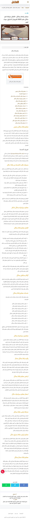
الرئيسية (21, 513)
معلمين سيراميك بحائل (21, 108)
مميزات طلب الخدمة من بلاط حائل (19, 96)
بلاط (26, 13)
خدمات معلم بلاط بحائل (21, 106)
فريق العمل (10, 513)
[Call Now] (2, 471)
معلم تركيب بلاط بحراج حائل (20, 120)
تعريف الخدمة (23, 94)
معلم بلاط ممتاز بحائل (21, 123)
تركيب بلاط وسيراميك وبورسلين (17, 153)
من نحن (16, 513)
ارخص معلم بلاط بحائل (21, 113)
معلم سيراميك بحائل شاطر (20, 98)
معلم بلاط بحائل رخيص (21, 91)
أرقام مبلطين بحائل (22, 103)
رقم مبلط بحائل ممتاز (21, 111)
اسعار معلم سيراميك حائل (20, 115)
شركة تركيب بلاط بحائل (21, 118)
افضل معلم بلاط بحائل (21, 101)
